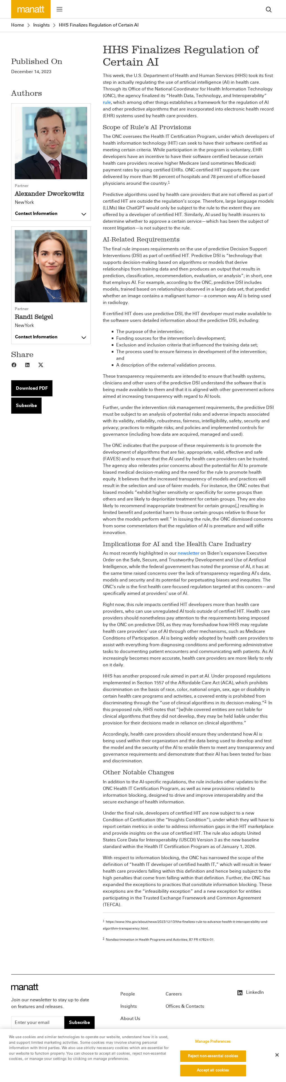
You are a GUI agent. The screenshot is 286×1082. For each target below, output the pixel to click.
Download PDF (32, 388)
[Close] (277, 1055)
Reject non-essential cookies (213, 1056)
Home (17, 25)
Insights (41, 25)
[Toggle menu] (59, 9)
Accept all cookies (213, 1070)
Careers (174, 994)
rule (107, 102)
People (127, 994)
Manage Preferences (213, 1041)
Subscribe (26, 405)
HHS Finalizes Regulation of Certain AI (99, 25)
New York (24, 202)
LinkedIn (254, 992)
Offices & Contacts (185, 1006)
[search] (268, 9)
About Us (130, 1018)
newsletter (188, 553)
